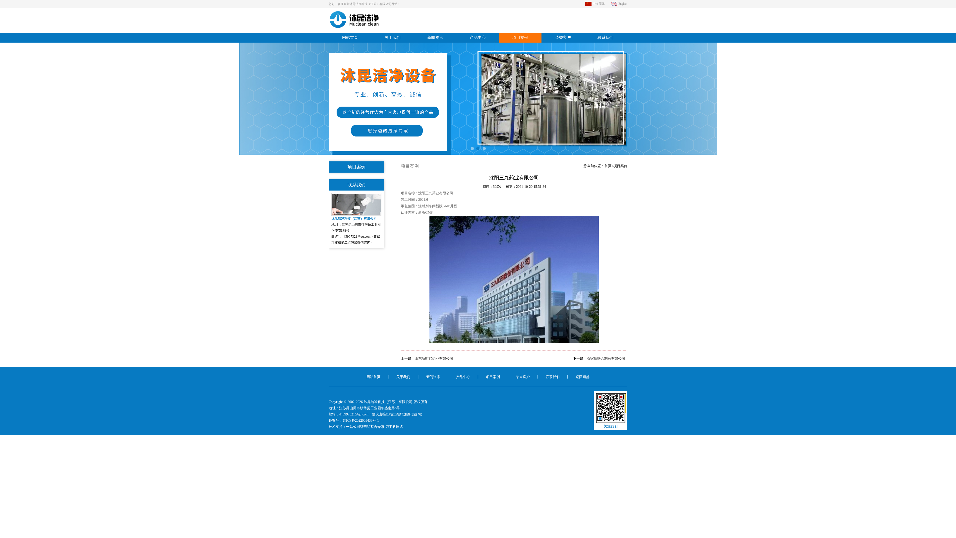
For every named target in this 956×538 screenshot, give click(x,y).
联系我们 (605, 37)
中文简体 (599, 3)
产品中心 (478, 37)
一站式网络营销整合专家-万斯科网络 (374, 427)
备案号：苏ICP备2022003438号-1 (354, 420)
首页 (607, 166)
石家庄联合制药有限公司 (606, 358)
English (622, 3)
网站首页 (350, 37)
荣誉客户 (563, 37)
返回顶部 (583, 377)
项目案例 (520, 37)
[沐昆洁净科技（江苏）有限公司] (357, 27)
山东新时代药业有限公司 (434, 358)
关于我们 (393, 37)
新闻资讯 (435, 37)
